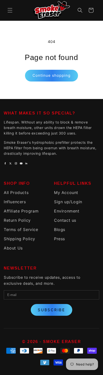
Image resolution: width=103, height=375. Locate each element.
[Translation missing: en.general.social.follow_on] (5, 163)
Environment (67, 211)
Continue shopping (51, 75)
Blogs (59, 229)
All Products (16, 192)
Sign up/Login (68, 201)
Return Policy (17, 220)
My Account (66, 192)
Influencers (15, 201)
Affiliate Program (21, 211)
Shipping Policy (19, 238)
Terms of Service (21, 229)
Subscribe (51, 310)
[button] (10, 10)
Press (59, 238)
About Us (13, 248)
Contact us (65, 220)
